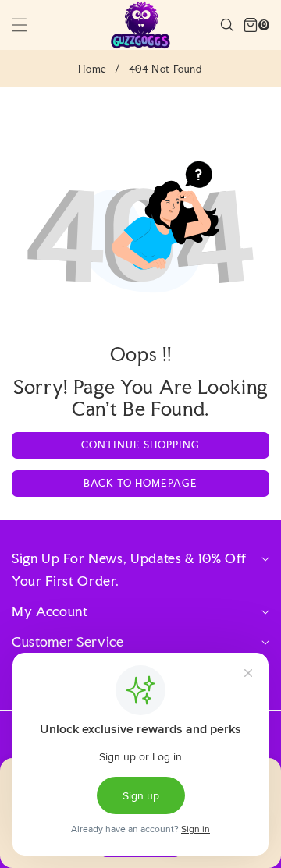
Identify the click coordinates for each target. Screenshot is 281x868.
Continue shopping (140, 445)
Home (92, 69)
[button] (29, 25)
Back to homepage (140, 483)
